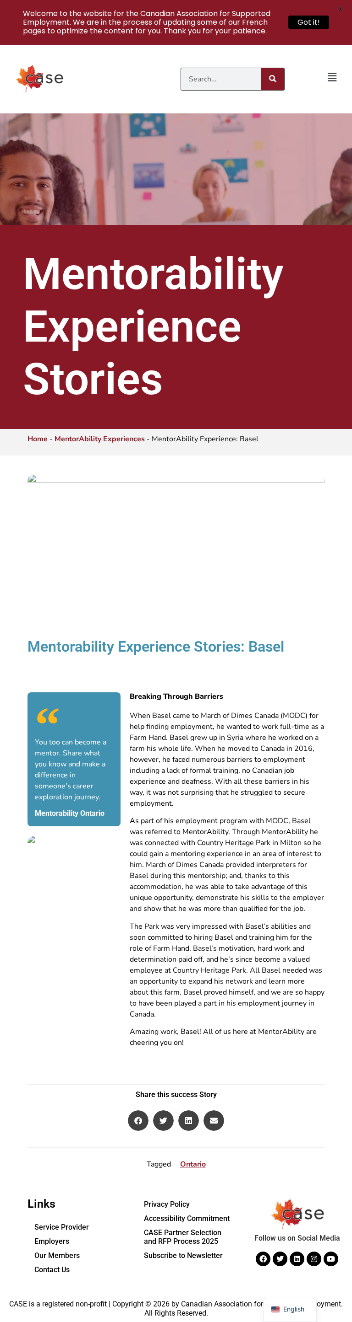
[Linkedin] (297, 1259)
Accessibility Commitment (187, 1218)
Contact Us (52, 1269)
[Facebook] (263, 1259)
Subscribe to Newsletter (183, 1255)
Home (38, 439)
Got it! (308, 22)
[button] (332, 77)
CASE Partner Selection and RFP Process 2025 (182, 1237)
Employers (51, 1241)
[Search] (272, 79)
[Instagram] (314, 1259)
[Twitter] (280, 1259)
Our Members (57, 1255)
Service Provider (61, 1227)
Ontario (193, 1164)
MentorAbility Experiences (100, 439)
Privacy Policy (167, 1204)
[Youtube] (331, 1259)
